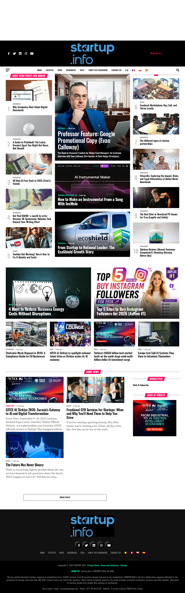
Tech (82, 70)
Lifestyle (50, 70)
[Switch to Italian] (127, 70)
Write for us (155, 53)
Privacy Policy (93, 565)
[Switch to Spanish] (147, 70)
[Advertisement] (92, 20)
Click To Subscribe (141, 385)
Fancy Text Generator (98, 70)
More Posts (65, 497)
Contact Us (116, 70)
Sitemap (123, 565)
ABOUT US (75, 571)
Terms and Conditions (110, 565)
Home (39, 70)
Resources (71, 70)
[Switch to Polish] (140, 70)
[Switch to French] (133, 70)
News (60, 70)
